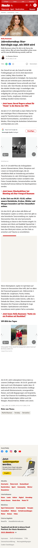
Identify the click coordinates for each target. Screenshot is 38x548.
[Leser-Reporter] (27, 5)
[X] (6, 451)
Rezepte (30, 508)
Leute (17, 12)
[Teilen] (13, 64)
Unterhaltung (10, 12)
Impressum (4, 538)
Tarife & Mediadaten (16, 538)
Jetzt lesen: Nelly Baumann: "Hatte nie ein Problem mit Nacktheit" (19, 315)
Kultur (15, 497)
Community (21, 487)
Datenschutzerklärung (8, 542)
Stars (3, 497)
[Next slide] (36, 146)
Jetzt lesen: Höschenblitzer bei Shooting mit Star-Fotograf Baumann (18, 192)
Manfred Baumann (7, 413)
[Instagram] (11, 451)
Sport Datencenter (7, 508)
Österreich (5, 9)
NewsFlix (31, 2)
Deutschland (24, 484)
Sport (12, 9)
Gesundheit (5, 511)
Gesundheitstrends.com (16, 521)
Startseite (3, 12)
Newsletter (5, 490)
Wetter (29, 487)
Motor (3, 514)
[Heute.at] (5, 5)
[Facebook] (10, 64)
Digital (21, 497)
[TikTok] (15, 451)
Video (16, 514)
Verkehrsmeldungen (25, 511)
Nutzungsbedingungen (24, 542)
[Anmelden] (30, 5)
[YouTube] (20, 451)
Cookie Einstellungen (7, 545)
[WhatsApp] (6, 64)
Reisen (9, 514)
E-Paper (6, 2)
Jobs (23, 2)
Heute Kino (16, 500)
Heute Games (5, 500)
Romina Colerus (13, 56)
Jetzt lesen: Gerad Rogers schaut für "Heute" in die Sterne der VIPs (18, 104)
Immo (15, 2)
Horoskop (17, 413)
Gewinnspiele (21, 508)
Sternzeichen (26, 413)
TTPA (26, 538)
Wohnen (13, 511)
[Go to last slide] (1, 146)
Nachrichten (5, 487)
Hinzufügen (30, 131)
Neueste (32, 9)
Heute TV (25, 500)
